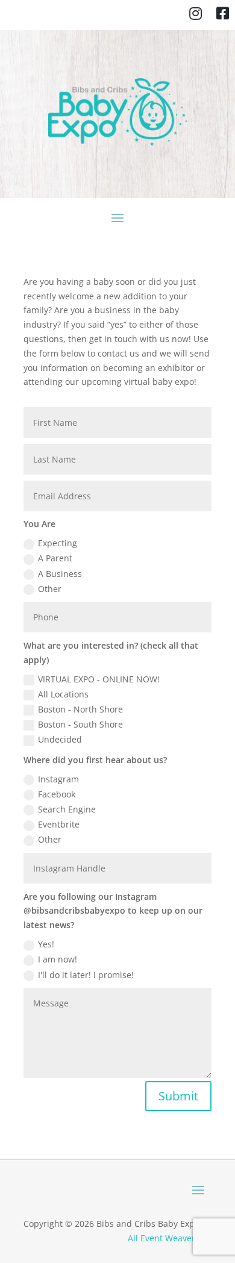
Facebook (56, 794)
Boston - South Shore (80, 724)
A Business (60, 573)
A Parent (55, 558)
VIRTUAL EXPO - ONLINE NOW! (99, 679)
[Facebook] (222, 15)
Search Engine (67, 809)
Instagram (58, 779)
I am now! (57, 959)
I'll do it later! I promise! (86, 975)
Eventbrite (59, 824)
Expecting (57, 543)
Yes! (46, 944)
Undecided (60, 739)
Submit (178, 1096)
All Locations (63, 694)
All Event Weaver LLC (170, 1238)
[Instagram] (195, 15)
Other (49, 588)
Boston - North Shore (80, 709)
